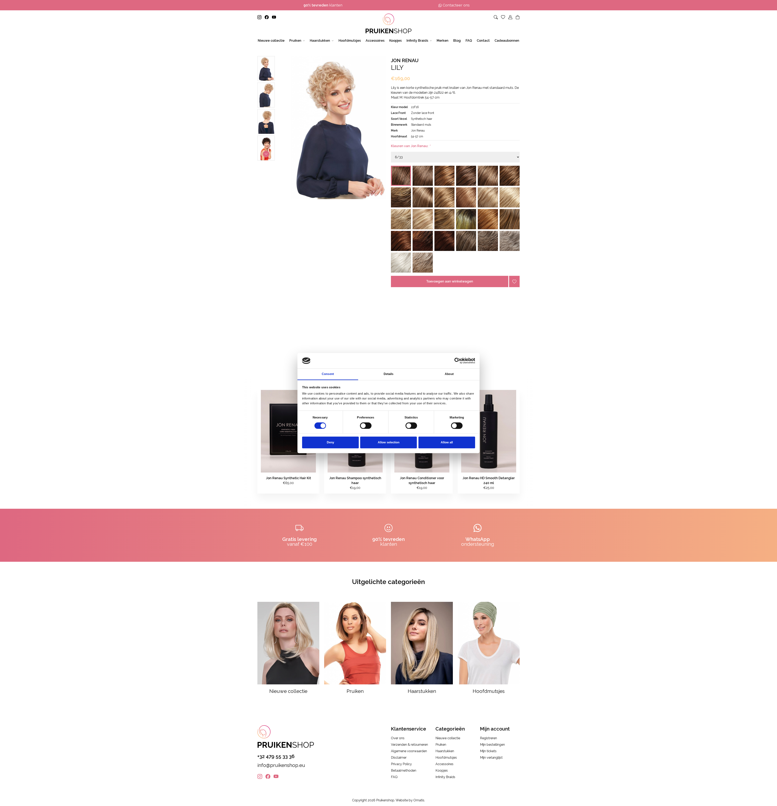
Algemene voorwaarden (409, 751)
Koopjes (441, 770)
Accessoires (444, 764)
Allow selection (388, 442)
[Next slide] (266, 154)
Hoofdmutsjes (446, 757)
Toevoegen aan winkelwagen (449, 281)
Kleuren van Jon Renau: (410, 146)
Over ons (397, 738)
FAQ (394, 777)
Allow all (447, 442)
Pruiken (440, 745)
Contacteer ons (456, 5)
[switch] (366, 425)
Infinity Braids (445, 777)
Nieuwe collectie (447, 738)
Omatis (418, 800)
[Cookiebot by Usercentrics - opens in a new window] (457, 361)
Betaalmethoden (403, 770)
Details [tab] (389, 374)
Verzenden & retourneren (409, 745)
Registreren (488, 738)
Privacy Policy (401, 764)
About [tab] (449, 374)
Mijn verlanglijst (491, 757)
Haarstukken (444, 751)
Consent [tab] (328, 374)
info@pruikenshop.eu (281, 765)
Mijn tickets (488, 751)
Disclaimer (399, 757)
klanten (323, 5)
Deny (330, 442)
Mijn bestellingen (492, 745)
